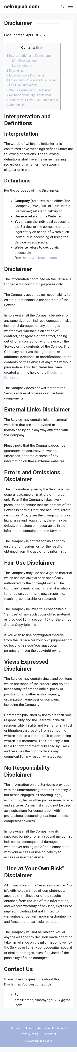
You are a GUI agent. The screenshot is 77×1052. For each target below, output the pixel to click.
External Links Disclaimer (26, 75)
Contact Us (15, 105)
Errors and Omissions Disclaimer (31, 80)
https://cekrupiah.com (40, 258)
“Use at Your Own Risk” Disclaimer (32, 100)
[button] (62, 6)
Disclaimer (15, 70)
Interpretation (23, 60)
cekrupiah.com (21, 7)
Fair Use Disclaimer (21, 85)
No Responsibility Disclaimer (28, 95)
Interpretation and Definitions (28, 56)
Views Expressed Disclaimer (28, 90)
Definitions (21, 65)
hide (40, 47)
